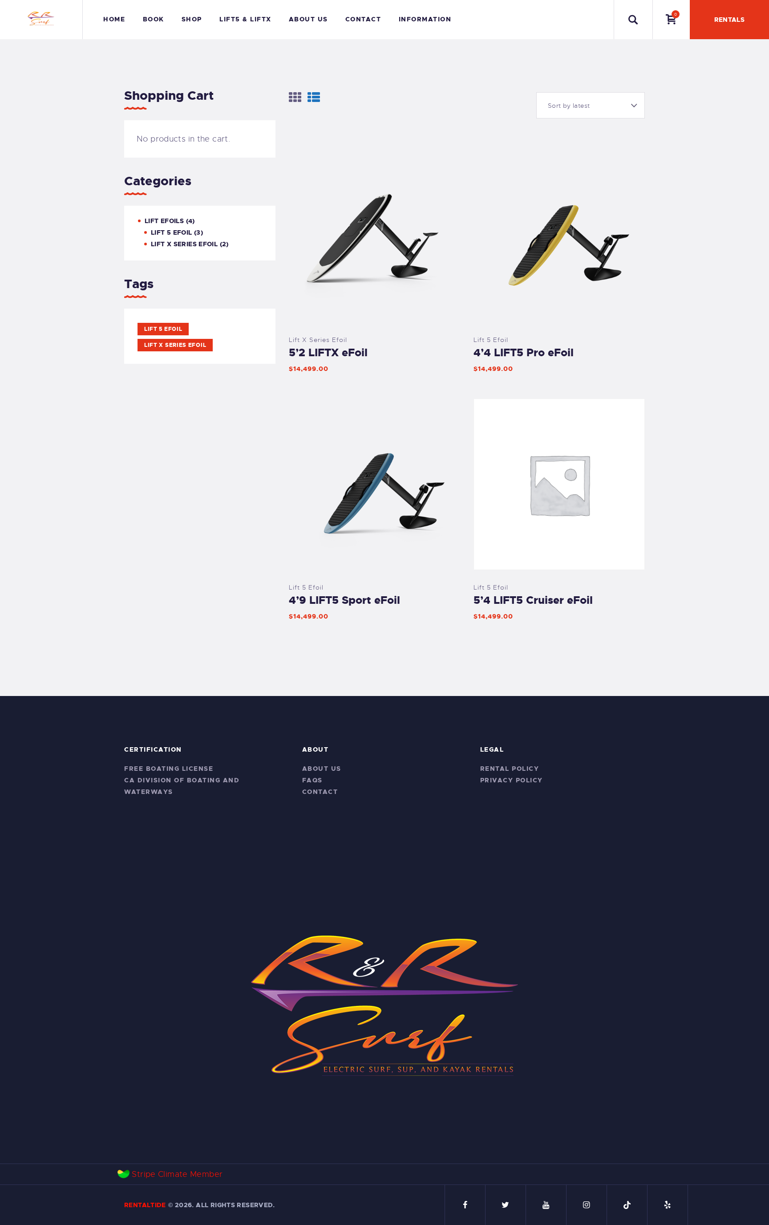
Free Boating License (168, 769)
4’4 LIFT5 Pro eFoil (524, 352)
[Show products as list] (314, 97)
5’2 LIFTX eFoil (328, 352)
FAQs (312, 780)
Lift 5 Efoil (491, 340)
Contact (320, 792)
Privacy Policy (511, 780)
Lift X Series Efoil (318, 340)
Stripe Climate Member (177, 1174)
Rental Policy (509, 769)
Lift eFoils (164, 221)
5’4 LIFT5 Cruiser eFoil (533, 600)
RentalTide (145, 1205)
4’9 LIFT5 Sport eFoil (344, 600)
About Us (321, 769)
